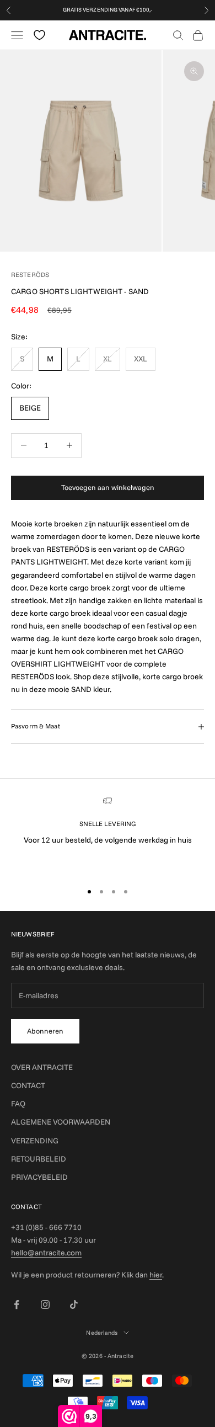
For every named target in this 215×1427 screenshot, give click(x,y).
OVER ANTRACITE (42, 1067)
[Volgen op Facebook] (16, 1304)
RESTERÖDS (30, 274)
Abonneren (45, 1030)
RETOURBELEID (38, 1159)
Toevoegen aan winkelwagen (107, 487)
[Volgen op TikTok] (73, 1304)
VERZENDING (34, 1141)
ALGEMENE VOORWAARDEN (60, 1122)
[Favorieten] (39, 35)
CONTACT (28, 1085)
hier (155, 1275)
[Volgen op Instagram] (45, 1304)
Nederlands (101, 1333)
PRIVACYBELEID (39, 1177)
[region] (107, 834)
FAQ (18, 1104)
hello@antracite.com (46, 1253)
